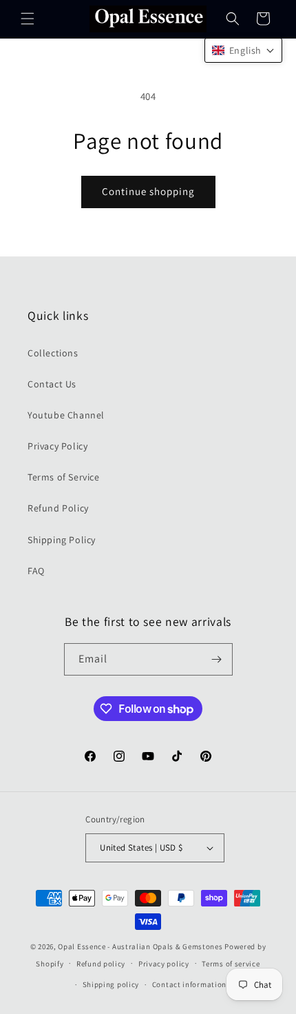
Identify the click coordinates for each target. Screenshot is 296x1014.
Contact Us (52, 384)
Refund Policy (58, 508)
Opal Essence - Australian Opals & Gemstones (140, 946)
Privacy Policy (57, 446)
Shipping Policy (62, 540)
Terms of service (231, 964)
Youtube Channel (66, 415)
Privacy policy (163, 964)
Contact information (189, 984)
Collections (53, 353)
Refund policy (100, 964)
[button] (27, 18)
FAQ (36, 571)
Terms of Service (64, 477)
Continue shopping (148, 191)
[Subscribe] (217, 659)
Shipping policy (111, 984)
